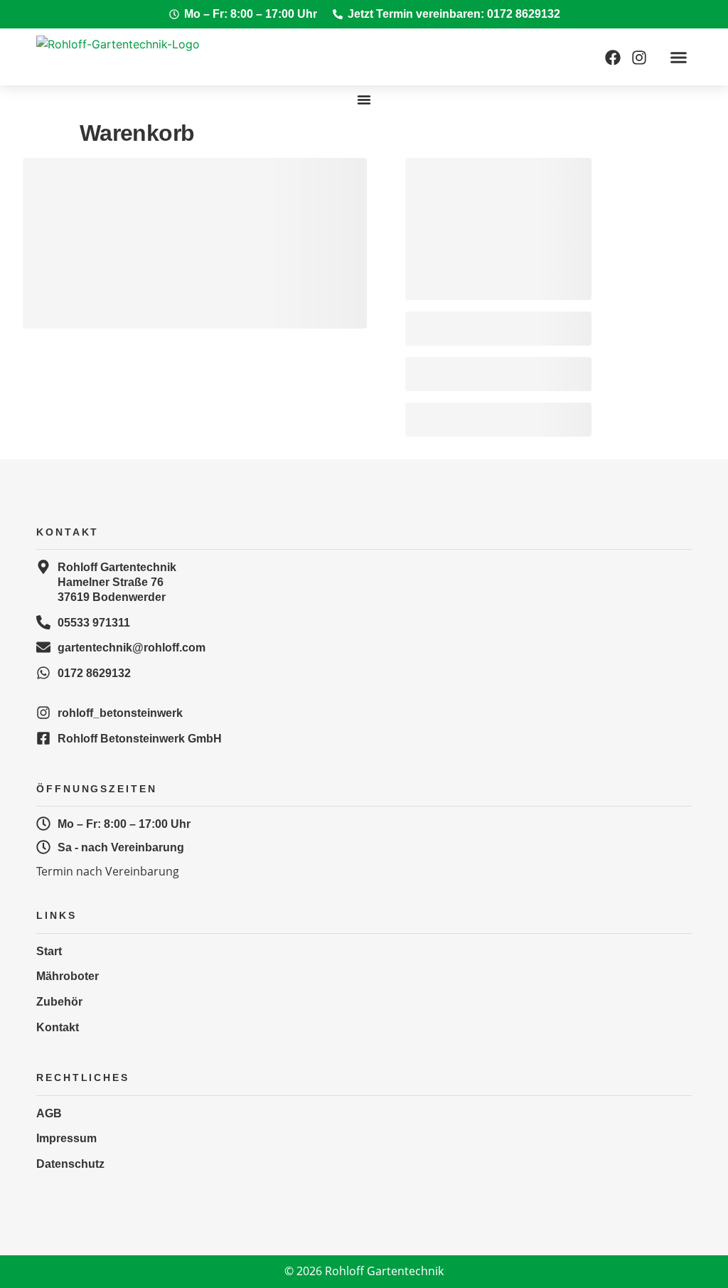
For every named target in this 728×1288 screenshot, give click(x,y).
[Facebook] (613, 57)
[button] (678, 56)
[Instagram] (639, 57)
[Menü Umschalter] (364, 99)
